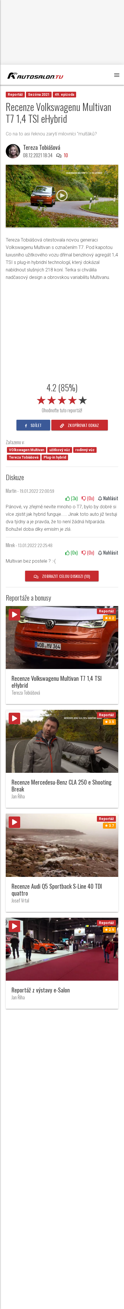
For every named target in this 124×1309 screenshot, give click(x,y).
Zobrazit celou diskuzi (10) (66, 576)
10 (66, 155)
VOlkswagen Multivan (26, 450)
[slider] (62, 399)
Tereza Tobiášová (23, 457)
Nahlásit (110, 498)
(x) (74, 498)
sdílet (36, 425)
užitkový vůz (59, 450)
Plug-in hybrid (55, 457)
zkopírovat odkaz (83, 425)
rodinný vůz (85, 450)
